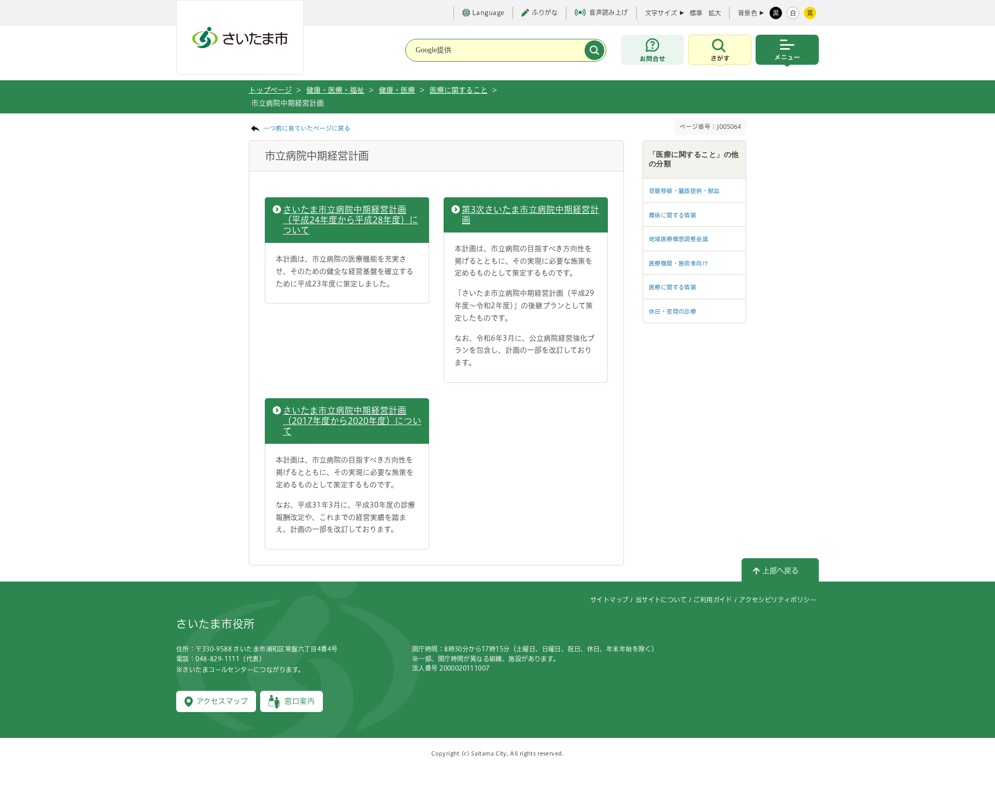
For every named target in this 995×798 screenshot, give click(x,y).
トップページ (270, 90)
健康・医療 (397, 90)
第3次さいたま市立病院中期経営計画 (530, 214)
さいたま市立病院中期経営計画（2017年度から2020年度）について (352, 421)
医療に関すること (459, 90)
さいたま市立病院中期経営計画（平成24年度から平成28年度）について (350, 220)
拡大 (714, 13)
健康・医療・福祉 (335, 90)
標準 (696, 13)
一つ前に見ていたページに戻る (306, 128)
